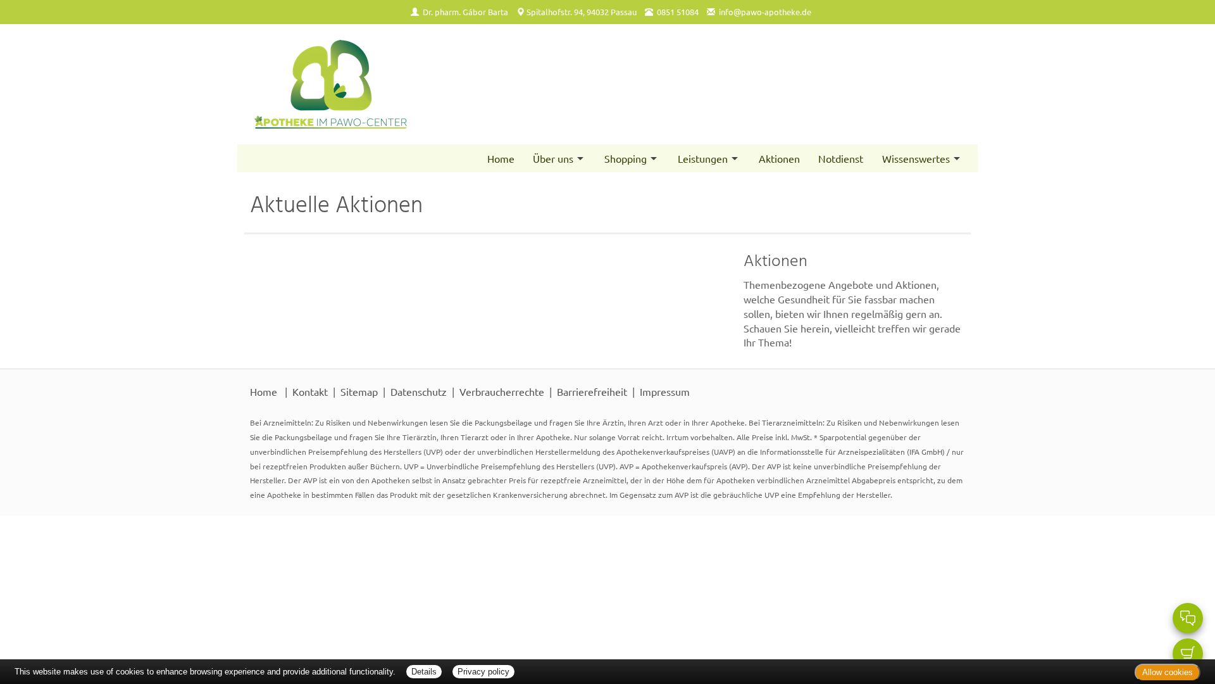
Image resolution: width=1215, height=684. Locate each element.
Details (424, 671)
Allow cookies (1167, 672)
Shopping (625, 158)
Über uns (553, 158)
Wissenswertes (916, 158)
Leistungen (703, 158)
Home (500, 158)
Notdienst (840, 158)
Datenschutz (418, 391)
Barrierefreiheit (592, 391)
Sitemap (359, 391)
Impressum (665, 391)
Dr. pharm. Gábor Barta (465, 11)
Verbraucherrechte (501, 391)
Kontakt (310, 391)
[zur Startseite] (422, 84)
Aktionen (779, 158)
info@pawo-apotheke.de (765, 11)
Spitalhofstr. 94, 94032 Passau (581, 11)
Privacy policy (483, 671)
